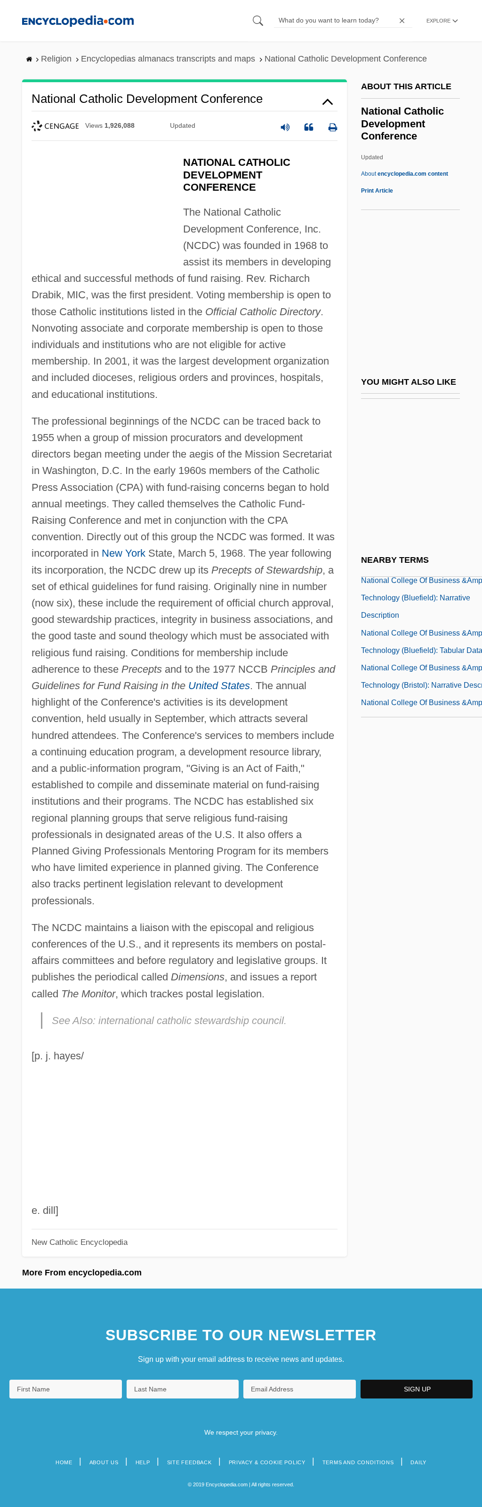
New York (123, 553)
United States (219, 685)
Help (143, 1462)
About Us (104, 1462)
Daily (418, 1462)
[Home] (78, 20)
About (404, 174)
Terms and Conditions (358, 1462)
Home (64, 1462)
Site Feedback (189, 1462)
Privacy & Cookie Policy (267, 1462)
